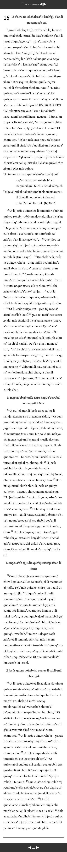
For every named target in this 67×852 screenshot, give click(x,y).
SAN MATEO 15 (32, 4)
